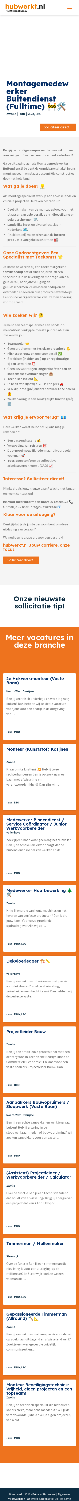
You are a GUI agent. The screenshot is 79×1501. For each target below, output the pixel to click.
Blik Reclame (63, 1499)
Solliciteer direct (57, 127)
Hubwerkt (24, 8)
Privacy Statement (44, 1494)
